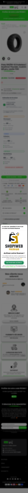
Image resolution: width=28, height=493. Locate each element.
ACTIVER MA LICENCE (14, 263)
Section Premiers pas (11, 266)
